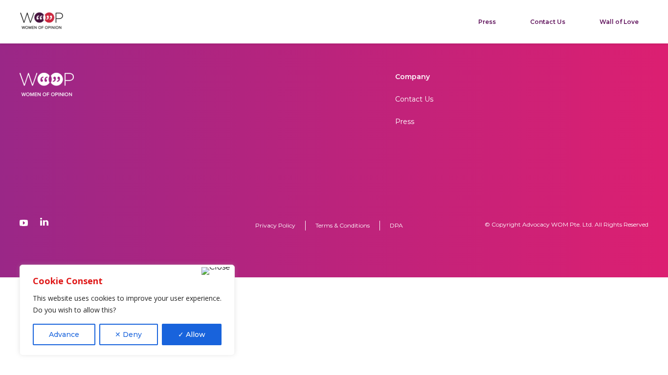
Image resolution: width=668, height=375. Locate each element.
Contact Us (547, 21)
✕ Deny (128, 334)
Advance (64, 334)
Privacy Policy (275, 225)
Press (487, 21)
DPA (396, 225)
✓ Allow (191, 334)
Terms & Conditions (342, 225)
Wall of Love (619, 21)
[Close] (215, 271)
